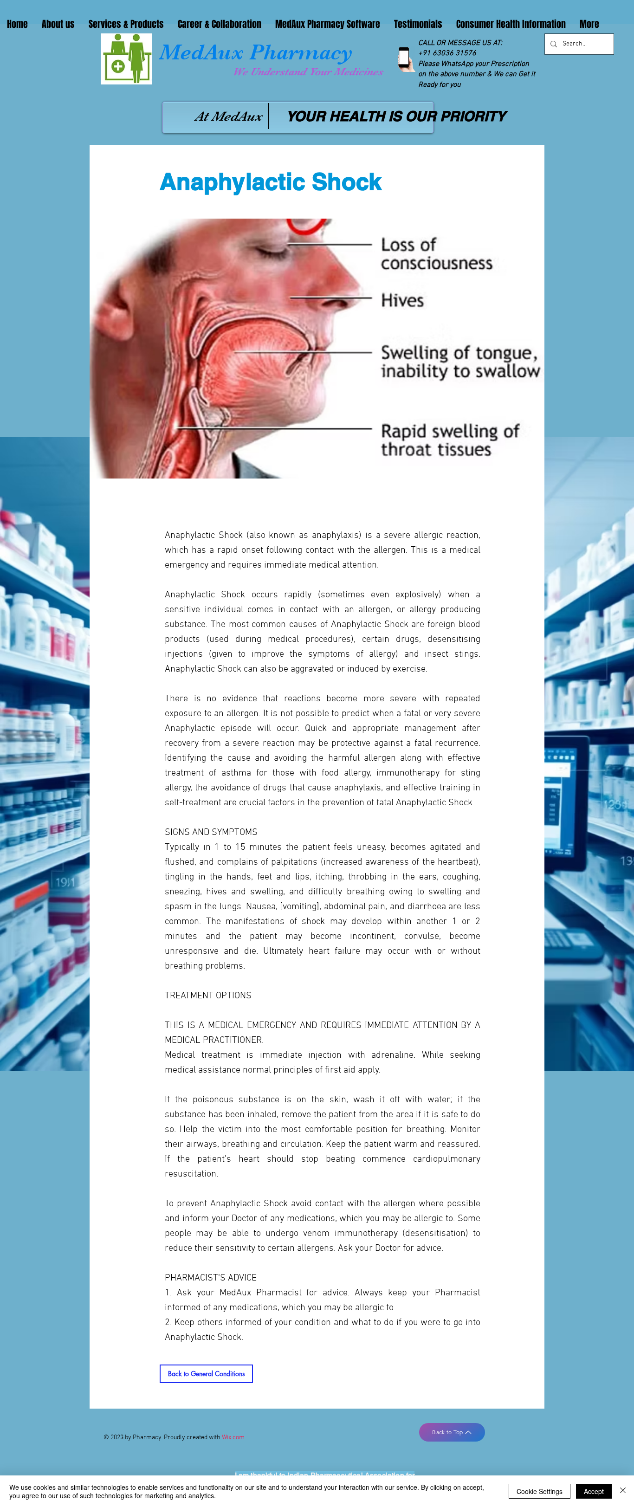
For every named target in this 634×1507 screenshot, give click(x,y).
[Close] (622, 1491)
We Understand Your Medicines (308, 71)
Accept (594, 1491)
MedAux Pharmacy (256, 52)
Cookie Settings (540, 1491)
